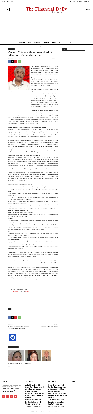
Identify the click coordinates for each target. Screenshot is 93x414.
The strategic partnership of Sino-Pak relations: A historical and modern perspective (19, 327)
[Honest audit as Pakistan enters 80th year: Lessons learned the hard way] (16, 355)
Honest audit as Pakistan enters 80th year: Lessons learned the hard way (34, 395)
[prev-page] (9, 366)
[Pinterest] (15, 61)
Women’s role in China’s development (49, 326)
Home (9, 46)
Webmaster (11, 58)
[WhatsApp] (19, 61)
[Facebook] (9, 61)
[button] (73, 42)
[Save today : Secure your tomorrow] (50, 355)
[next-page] (11, 366)
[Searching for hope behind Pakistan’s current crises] (33, 355)
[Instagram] (7, 396)
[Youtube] (15, 396)
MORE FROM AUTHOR (24, 347)
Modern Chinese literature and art (19, 309)
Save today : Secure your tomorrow (49, 362)
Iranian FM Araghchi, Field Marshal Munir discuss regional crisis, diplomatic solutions (34, 387)
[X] (12, 61)
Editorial (27, 391)
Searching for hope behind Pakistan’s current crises (33, 403)
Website (27, 291)
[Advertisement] (46, 27)
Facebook (15, 291)
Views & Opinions (15, 46)
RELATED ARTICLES (13, 347)
